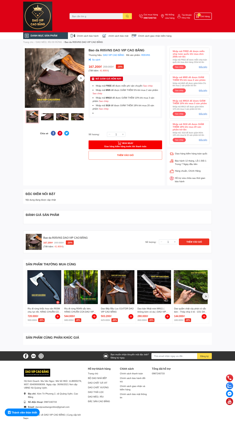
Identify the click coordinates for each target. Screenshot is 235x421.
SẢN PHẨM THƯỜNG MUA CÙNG (51, 264)
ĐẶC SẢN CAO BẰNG (99, 401)
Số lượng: (94, 134)
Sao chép (148, 85)
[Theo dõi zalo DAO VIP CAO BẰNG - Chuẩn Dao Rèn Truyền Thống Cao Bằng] (33, 355)
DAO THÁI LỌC (96, 392)
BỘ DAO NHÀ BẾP (97, 378)
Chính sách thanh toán (131, 373)
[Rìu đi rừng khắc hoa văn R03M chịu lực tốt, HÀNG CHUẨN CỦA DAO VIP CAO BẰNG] (44, 287)
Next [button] (80, 78)
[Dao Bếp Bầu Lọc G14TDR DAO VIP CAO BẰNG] (117, 287)
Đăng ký (204, 356)
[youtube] (229, 401)
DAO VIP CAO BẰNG (114, 55)
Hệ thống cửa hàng (170, 16)
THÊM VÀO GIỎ (125, 155)
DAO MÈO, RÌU (96, 396)
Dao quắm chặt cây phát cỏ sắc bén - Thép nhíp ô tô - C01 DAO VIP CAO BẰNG (190, 311)
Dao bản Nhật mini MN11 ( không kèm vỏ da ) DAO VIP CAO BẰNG (151, 311)
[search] (127, 16)
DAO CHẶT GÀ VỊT (97, 382)
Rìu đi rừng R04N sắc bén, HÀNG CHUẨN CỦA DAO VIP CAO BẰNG (79, 311)
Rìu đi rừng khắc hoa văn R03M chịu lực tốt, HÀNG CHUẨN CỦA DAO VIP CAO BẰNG (44, 311)
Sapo (25, 418)
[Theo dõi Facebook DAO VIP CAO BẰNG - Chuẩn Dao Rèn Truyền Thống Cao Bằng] (25, 355)
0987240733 (150, 17)
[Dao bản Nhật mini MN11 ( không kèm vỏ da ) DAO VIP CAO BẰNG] (154, 287)
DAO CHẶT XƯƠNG (98, 387)
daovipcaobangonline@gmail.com (52, 406)
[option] (54, 78)
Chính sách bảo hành (88, 35)
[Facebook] (229, 393)
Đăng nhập (186, 18)
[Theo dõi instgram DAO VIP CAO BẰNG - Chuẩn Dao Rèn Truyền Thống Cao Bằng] (41, 355)
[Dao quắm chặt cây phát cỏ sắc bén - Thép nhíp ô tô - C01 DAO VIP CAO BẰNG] (191, 287)
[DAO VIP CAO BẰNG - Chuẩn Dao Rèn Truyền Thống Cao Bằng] (43, 16)
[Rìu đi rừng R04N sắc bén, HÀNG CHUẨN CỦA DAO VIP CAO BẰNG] (81, 287)
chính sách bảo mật (118, 35)
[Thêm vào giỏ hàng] (57, 316)
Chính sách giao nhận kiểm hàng (155, 35)
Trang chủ (93, 373)
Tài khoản (187, 14)
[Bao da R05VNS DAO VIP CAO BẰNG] (54, 78)
